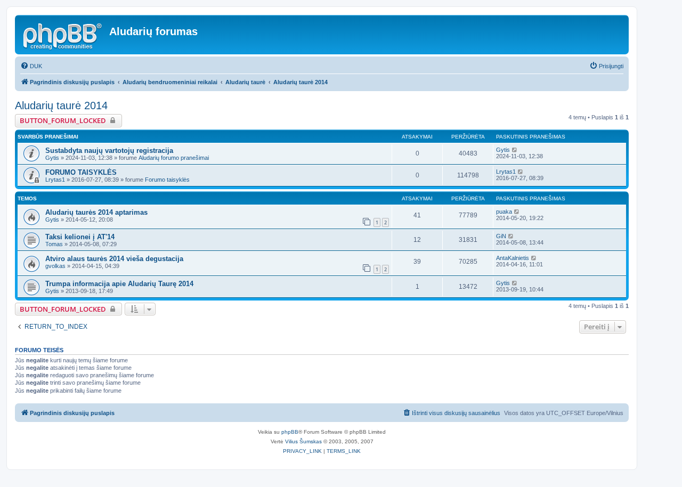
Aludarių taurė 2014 (61, 105)
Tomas (54, 244)
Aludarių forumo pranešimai (174, 158)
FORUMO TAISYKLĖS (81, 172)
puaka (504, 211)
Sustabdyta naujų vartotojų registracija (109, 151)
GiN (501, 236)
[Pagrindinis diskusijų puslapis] (63, 35)
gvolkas (55, 266)
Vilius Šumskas (303, 441)
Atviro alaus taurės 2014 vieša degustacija (114, 259)
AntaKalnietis (512, 258)
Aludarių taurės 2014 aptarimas (96, 212)
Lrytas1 (55, 179)
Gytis (52, 158)
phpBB (289, 432)
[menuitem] (31, 66)
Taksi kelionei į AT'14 (80, 237)
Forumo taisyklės (167, 179)
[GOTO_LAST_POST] (515, 150)
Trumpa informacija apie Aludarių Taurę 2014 (119, 284)
